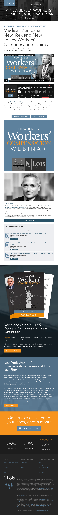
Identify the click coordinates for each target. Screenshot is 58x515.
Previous (21, 116)
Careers (37, 4)
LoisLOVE (41, 462)
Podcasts (32, 4)
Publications (43, 2)
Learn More (28, 220)
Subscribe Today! (30, 428)
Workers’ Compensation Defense (31, 2)
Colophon (41, 470)
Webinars (48, 2)
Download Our (25, 328)
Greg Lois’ (7, 338)
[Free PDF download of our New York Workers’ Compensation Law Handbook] (29, 294)
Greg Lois (23, 102)
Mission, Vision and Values (9, 465)
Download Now (13, 351)
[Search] (40, 4)
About (20, 2)
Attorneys (6, 467)
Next (38, 116)
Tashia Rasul (13, 102)
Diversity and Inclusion (44, 465)
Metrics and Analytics (44, 467)
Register (14, 239)
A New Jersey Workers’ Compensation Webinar (25, 26)
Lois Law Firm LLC (49, 488)
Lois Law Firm (22, 495)
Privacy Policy (42, 472)
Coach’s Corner (24, 470)
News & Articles (7, 470)
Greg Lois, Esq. (10, 203)
